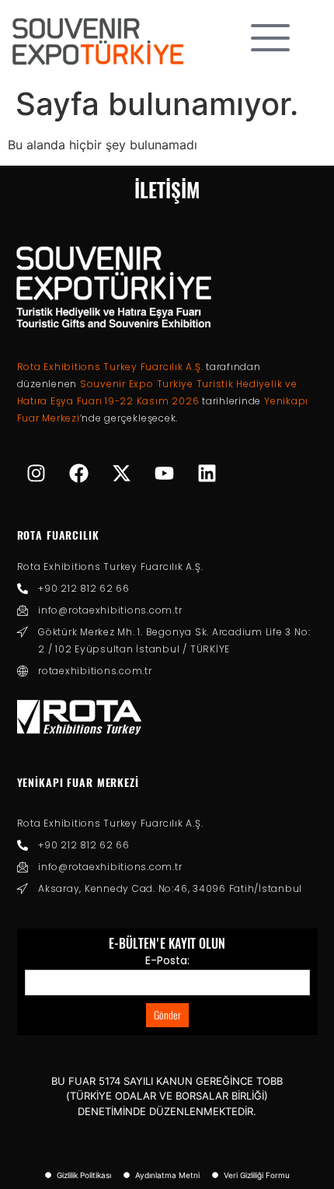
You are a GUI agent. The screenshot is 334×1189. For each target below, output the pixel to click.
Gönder (167, 1015)
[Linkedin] (207, 472)
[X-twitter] (122, 472)
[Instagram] (36, 472)
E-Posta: (167, 960)
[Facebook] (79, 472)
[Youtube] (164, 472)
